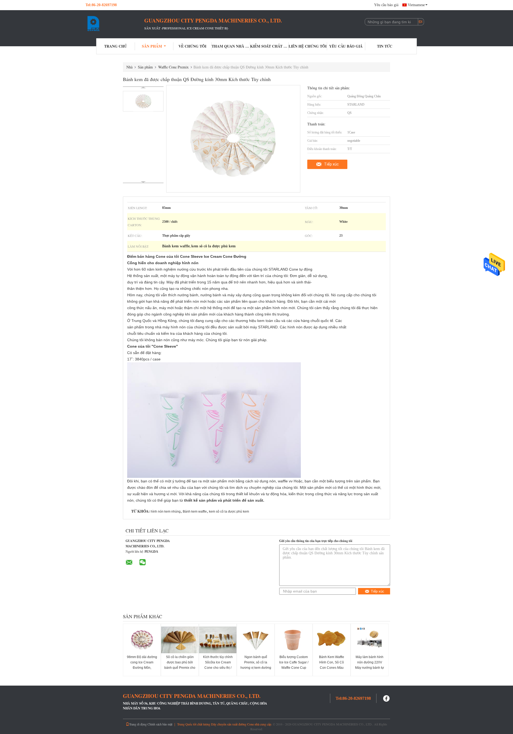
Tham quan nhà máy (231, 46)
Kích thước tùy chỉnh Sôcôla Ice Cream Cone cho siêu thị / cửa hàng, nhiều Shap (218, 667)
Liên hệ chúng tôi (308, 46)
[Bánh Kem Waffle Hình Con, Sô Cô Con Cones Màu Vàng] (331, 640)
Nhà (129, 67)
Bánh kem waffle (195, 511)
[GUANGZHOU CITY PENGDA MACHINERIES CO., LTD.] (115, 24)
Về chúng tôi (192, 46)
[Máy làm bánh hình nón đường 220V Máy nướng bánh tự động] (369, 640)
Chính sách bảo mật (159, 724)
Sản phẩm (152, 46)
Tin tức (384, 46)
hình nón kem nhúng (166, 511)
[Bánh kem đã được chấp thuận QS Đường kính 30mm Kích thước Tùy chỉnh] (143, 101)
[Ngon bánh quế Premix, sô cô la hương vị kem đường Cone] (255, 640)
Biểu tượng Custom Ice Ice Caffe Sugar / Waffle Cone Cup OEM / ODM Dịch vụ (293, 665)
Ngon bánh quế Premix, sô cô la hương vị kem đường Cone (255, 665)
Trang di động (138, 724)
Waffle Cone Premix (173, 67)
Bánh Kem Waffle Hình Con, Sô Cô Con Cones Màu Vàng (331, 665)
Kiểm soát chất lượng (269, 46)
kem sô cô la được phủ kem (229, 511)
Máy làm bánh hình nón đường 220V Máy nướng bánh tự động (369, 665)
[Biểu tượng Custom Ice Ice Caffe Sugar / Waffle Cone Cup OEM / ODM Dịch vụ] (293, 640)
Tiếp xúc (331, 164)
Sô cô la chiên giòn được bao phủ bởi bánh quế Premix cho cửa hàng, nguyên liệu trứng (179, 667)
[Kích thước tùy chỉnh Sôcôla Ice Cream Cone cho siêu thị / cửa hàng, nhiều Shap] (217, 640)
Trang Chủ (115, 46)
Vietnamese (416, 5)
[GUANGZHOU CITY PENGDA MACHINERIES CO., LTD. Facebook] (386, 698)
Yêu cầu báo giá (386, 5)
